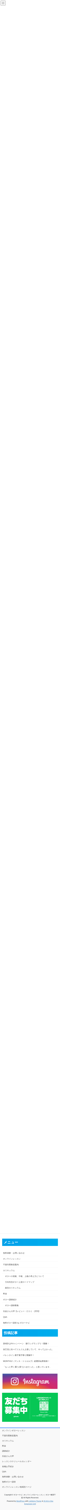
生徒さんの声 (8, 1456)
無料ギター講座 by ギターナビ (16, 1323)
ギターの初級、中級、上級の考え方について (24, 1276)
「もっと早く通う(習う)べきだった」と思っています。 (27, 1367)
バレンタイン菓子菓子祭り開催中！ (18, 1355)
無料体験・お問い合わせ (14, 1253)
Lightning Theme (35, 1501)
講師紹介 (6, 1451)
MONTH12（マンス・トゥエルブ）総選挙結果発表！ (26, 1361)
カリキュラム (9, 1270)
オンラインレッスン (12, 1259)
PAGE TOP (55, 1462)
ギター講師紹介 (10, 1299)
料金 (5, 1294)
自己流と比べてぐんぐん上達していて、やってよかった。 (28, 1349)
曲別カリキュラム (13, 1288)
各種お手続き (8, 1466)
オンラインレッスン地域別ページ (16, 1487)
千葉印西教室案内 (11, 1264)
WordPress (20, 1501)
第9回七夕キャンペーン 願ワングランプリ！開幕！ (26, 1343)
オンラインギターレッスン (14, 1430)
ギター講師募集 (12, 1305)
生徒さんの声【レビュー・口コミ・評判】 (21, 1311)
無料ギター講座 (9, 1482)
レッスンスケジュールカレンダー (16, 1461)
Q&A (5, 1317)
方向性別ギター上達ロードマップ (19, 1282)
